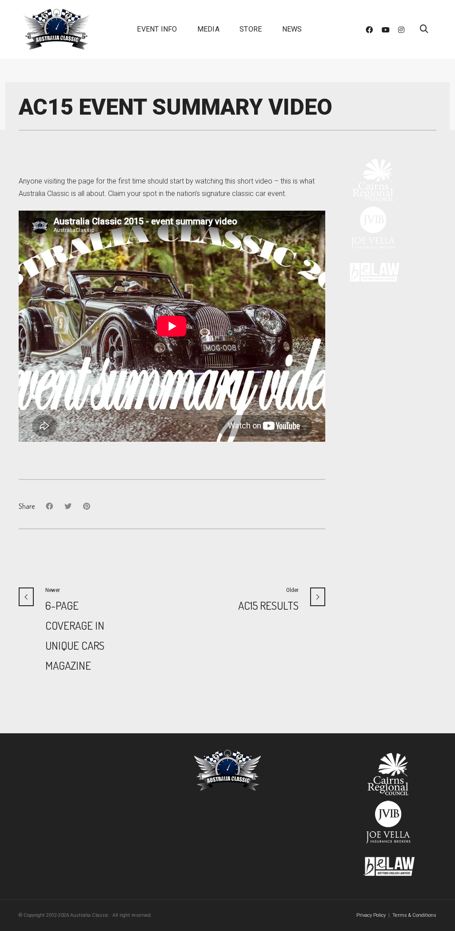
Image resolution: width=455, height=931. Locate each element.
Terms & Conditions (414, 915)
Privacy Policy (371, 915)
